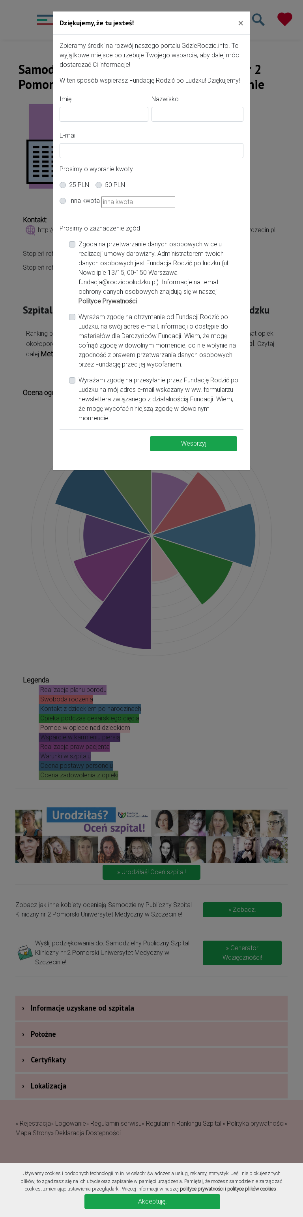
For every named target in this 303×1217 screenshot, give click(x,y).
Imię (65, 99)
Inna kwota (84, 200)
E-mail (68, 135)
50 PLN (115, 185)
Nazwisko (165, 99)
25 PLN (79, 185)
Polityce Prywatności (108, 301)
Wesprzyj (193, 443)
